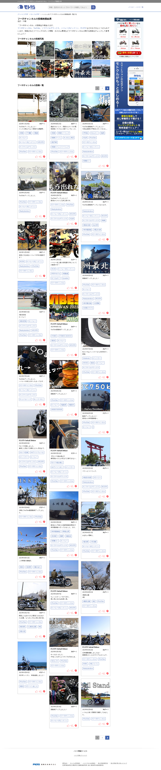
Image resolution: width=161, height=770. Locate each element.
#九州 (85, 138)
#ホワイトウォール (37, 452)
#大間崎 (96, 303)
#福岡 (102, 133)
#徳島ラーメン (56, 138)
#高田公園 (86, 601)
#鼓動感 (65, 273)
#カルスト (94, 133)
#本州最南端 (55, 531)
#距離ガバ (86, 161)
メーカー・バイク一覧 (135, 7)
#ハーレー (23, 138)
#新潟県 (85, 542)
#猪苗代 (71, 405)
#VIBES (54, 336)
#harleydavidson (88, 151)
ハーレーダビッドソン (70, 28)
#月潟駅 (93, 542)
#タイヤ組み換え (57, 462)
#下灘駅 (28, 133)
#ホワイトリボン (57, 467)
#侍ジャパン (94, 664)
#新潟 (53, 340)
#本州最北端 (87, 303)
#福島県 (63, 405)
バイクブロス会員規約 (89, 763)
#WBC (85, 664)
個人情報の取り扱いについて (119, 763)
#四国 (22, 133)
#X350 (22, 261)
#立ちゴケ (54, 661)
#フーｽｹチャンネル (35, 151)
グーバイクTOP (23, 14)
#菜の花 (22, 631)
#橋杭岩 (68, 536)
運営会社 (64, 763)
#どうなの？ (55, 278)
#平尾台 (85, 133)
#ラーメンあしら (31, 686)
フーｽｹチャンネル (25, 28)
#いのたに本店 (69, 138)
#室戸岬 (54, 142)
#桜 (94, 601)
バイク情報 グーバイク (80, 755)
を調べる (128, 53)
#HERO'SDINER (56, 409)
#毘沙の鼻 (97, 230)
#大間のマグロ (88, 308)
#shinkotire (86, 358)
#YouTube (23, 151)
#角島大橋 (86, 225)
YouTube (36, 28)
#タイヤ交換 (24, 452)
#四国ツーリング (63, 133)
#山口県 (95, 225)
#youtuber (65, 278)
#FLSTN (41, 142)
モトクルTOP (34, 14)
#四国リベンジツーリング (60, 147)
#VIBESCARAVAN (65, 336)
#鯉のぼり (37, 567)
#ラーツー (97, 477)
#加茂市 (28, 567)
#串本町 (54, 536)
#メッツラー (96, 358)
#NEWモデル (55, 273)
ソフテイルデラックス (50, 28)
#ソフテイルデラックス (28, 147)
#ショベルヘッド (25, 399)
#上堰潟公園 (32, 627)
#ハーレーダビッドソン (28, 142)
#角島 (103, 220)
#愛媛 (36, 133)
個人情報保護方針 (103, 763)
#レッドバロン (39, 399)
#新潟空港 (23, 321)
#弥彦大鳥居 (87, 477)
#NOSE (85, 363)
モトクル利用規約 (75, 763)
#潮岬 (61, 536)
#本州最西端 (87, 230)
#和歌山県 (65, 531)
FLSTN (83, 28)
